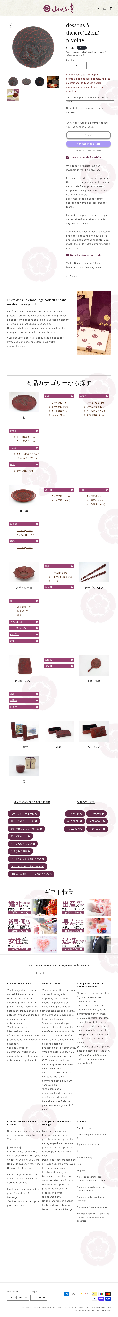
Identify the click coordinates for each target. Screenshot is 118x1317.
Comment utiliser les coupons (92, 1207)
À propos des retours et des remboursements (91, 1189)
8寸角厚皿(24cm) (96, 504)
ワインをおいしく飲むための (26, 866)
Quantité (70, 60)
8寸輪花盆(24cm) (96, 407)
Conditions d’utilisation (101, 1307)
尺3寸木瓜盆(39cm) (27, 458)
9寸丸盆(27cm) (60, 411)
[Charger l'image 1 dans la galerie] (13, 82)
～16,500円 (73, 821)
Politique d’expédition (84, 1310)
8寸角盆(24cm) (25, 471)
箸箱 (19, 615)
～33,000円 (73, 828)
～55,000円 (95, 828)
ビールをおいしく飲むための (26, 858)
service (33, 1308)
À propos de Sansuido (88, 1144)
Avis (79, 1151)
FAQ (79, 1164)
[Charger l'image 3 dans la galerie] (40, 82)
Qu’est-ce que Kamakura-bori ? (92, 1136)
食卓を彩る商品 (19, 851)
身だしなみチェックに (23, 821)
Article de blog (84, 1157)
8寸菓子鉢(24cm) (26, 534)
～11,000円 (95, 813)
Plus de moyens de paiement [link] (88, 151)
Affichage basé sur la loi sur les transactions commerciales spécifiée (93, 1217)
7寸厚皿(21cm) (94, 496)
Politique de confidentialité (76, 1307)
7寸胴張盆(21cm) (26, 437)
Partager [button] (74, 276)
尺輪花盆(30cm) (95, 415)
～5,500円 (73, 813)
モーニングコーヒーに (23, 813)
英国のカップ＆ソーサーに (25, 828)
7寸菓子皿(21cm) (61, 496)
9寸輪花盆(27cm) (96, 411)
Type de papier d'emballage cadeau (87, 97)
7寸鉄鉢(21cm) (25, 547)
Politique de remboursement (51, 1307)
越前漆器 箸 (24, 607)
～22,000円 (95, 821)
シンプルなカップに (21, 843)
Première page (84, 1128)
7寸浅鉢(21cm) (25, 530)
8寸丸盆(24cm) (60, 407)
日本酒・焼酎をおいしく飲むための (30, 874)
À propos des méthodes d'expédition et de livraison (91, 1179)
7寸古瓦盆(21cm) (26, 441)
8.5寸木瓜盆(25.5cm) (28, 454)
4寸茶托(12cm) (60, 572)
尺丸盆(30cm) (59, 415)
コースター (57, 581)
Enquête (81, 1170)
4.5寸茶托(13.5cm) (62, 577)
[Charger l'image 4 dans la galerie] (53, 82)
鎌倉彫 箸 (22, 611)
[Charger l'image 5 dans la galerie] (13, 95)
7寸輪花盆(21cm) (96, 402)
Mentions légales (104, 1310)
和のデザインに (19, 836)
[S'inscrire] (81, 973)
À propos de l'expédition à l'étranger (90, 1199)
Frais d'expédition (88, 52)
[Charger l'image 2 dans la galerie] (27, 82)
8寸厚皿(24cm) (95, 500)
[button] (6, 8)
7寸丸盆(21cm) (59, 402)
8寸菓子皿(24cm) (61, 500)
